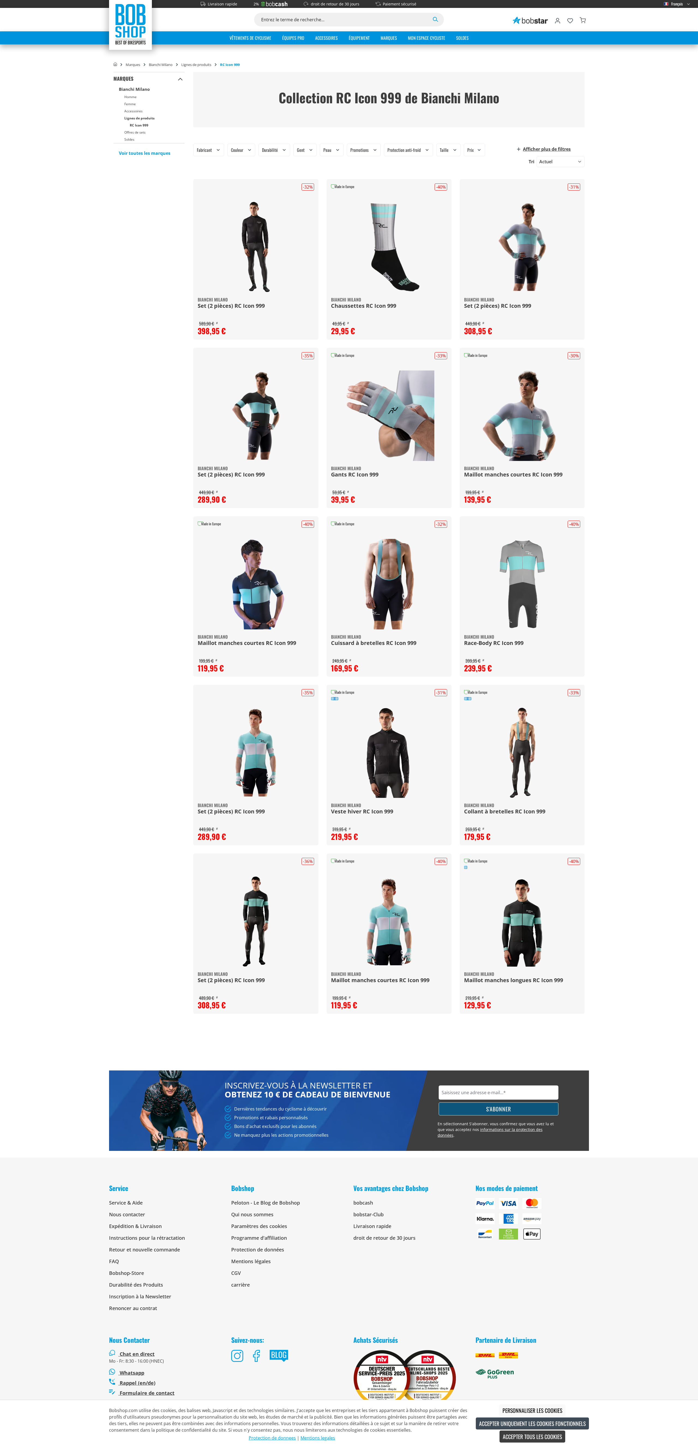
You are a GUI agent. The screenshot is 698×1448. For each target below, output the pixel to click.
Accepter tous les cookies (532, 1436)
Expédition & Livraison (135, 1226)
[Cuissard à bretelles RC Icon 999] (389, 584)
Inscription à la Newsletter (140, 1296)
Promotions (360, 150)
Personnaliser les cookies (532, 1410)
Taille (445, 150)
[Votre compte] (557, 20)
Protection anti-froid (404, 150)
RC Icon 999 (139, 125)
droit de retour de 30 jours (335, 4)
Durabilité (270, 150)
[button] (180, 79)
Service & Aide (126, 1202)
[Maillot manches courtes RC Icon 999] (522, 415)
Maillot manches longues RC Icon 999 (513, 980)
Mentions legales (317, 1438)
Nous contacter (127, 1214)
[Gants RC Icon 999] (389, 415)
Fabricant (205, 150)
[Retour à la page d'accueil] (130, 24)
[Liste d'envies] (570, 20)
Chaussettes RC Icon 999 (363, 306)
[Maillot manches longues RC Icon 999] (522, 921)
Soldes (129, 139)
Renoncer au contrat (133, 1308)
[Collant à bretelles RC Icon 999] (522, 752)
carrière (240, 1284)
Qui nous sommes (252, 1214)
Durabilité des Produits (136, 1284)
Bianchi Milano (134, 89)
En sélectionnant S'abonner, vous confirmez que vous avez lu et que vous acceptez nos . (496, 1129)
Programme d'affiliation (259, 1238)
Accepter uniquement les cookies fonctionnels (532, 1423)
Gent (301, 150)
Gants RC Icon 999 (354, 475)
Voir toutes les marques (144, 153)
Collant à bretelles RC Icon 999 (504, 812)
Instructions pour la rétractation (147, 1238)
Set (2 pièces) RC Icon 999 (231, 306)
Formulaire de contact (146, 1393)
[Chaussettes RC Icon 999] (389, 247)
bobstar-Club (368, 1214)
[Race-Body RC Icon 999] (522, 584)
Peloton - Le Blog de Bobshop (265, 1202)
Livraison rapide (222, 4)
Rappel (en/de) (136, 1383)
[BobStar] (530, 20)
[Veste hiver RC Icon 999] (389, 752)
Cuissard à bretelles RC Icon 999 (373, 643)
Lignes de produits (139, 118)
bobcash (363, 1202)
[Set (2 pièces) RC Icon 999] (256, 247)
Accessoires (133, 111)
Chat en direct (137, 1354)
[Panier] (582, 20)
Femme (130, 104)
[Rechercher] (435, 19)
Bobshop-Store (126, 1273)
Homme (130, 97)
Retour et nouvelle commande (144, 1249)
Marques (123, 78)
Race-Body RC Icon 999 (494, 643)
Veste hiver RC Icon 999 (362, 812)
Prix (471, 150)
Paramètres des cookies (259, 1226)
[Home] (115, 64)
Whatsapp (131, 1372)
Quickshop (389, 259)
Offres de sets (135, 132)
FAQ (114, 1261)
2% (256, 4)
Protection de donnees (272, 1438)
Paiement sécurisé (399, 4)
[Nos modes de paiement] (532, 1221)
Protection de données (257, 1249)
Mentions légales (251, 1261)
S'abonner (498, 1109)
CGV (236, 1273)
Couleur (237, 150)
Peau (327, 150)
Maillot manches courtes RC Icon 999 (513, 475)
